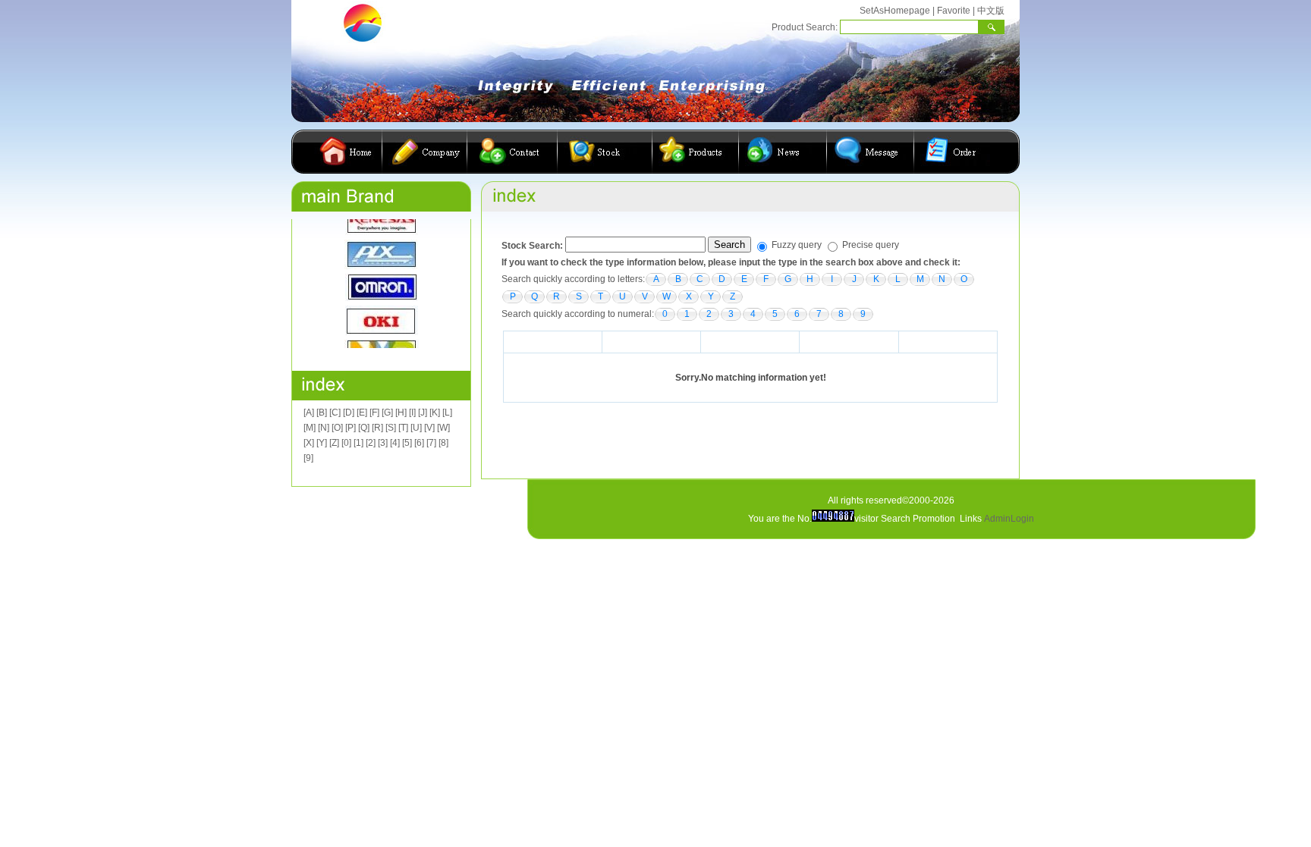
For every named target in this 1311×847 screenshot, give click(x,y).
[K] (434, 412)
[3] (383, 443)
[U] (416, 427)
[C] (335, 412)
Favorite (953, 10)
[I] (412, 412)
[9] (308, 458)
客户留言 (870, 152)
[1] (358, 443)
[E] (362, 412)
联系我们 (512, 152)
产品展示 (695, 152)
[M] (309, 427)
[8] (443, 443)
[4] (395, 443)
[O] (337, 427)
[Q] (363, 427)
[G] (387, 412)
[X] (308, 443)
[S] (390, 427)
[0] (346, 443)
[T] (403, 427)
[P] (350, 427)
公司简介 (424, 152)
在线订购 (952, 152)
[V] (429, 427)
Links (971, 518)
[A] (308, 412)
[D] (348, 412)
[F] (374, 412)
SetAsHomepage (895, 10)
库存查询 (605, 152)
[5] (407, 443)
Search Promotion (918, 518)
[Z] (334, 443)
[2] (371, 443)
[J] (422, 412)
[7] (431, 443)
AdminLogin (1009, 518)
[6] (419, 443)
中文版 (990, 10)
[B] (321, 412)
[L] (447, 412)
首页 (348, 152)
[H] (401, 412)
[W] (443, 427)
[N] (323, 427)
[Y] (321, 443)
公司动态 (783, 152)
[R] (377, 427)
